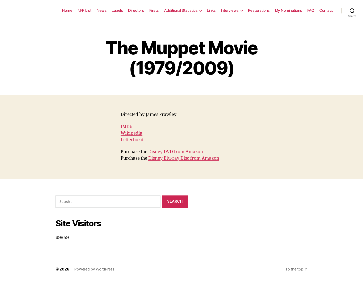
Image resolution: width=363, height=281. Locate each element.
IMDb (126, 127)
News (102, 10)
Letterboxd (132, 140)
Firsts (154, 10)
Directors (136, 10)
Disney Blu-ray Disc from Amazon (183, 158)
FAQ (310, 10)
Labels (117, 10)
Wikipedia (131, 133)
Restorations (259, 10)
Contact (326, 10)
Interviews (230, 10)
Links (211, 10)
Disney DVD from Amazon (175, 152)
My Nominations (288, 10)
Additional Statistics (181, 10)
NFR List (84, 10)
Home (67, 10)
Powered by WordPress (94, 269)
